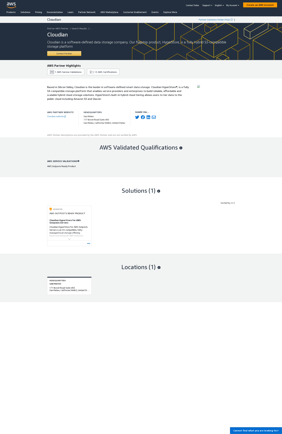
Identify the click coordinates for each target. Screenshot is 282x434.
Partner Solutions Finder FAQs (214, 19)
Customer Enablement (135, 12)
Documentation (55, 12)
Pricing (38, 12)
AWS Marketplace (109, 12)
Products (11, 12)
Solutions (25, 12)
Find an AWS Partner (57, 28)
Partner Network (86, 12)
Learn (70, 12)
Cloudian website (55, 116)
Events (155, 12)
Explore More (170, 12)
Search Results (79, 28)
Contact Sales (192, 5)
